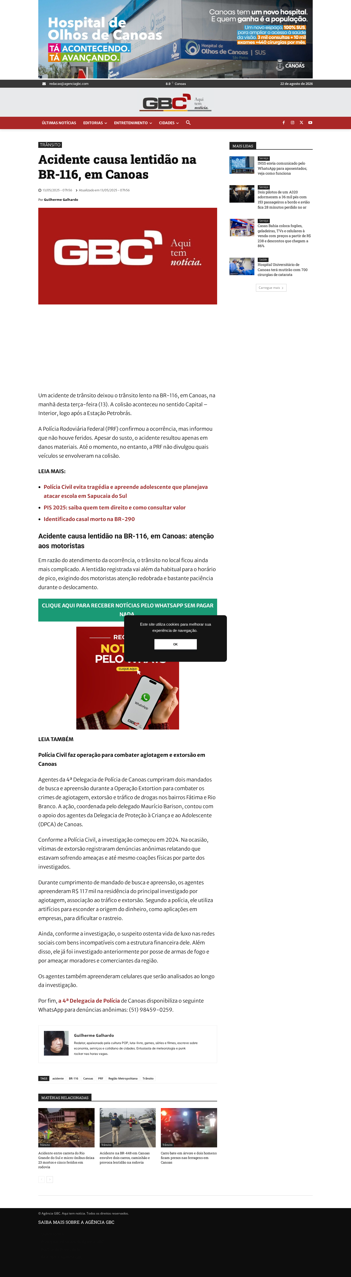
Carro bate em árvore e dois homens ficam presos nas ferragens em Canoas (189, 1158)
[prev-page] (41, 1179)
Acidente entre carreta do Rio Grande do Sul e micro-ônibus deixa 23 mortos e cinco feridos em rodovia (66, 1160)
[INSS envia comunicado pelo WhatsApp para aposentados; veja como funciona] (241, 165)
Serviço (263, 158)
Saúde (263, 259)
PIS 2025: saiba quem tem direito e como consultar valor (115, 507)
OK (175, 644)
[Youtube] (310, 122)
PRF (100, 1078)
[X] (301, 122)
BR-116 (73, 1078)
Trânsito (50, 144)
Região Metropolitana (122, 1078)
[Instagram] (292, 122)
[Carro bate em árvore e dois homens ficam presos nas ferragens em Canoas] (189, 1127)
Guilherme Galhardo (61, 199)
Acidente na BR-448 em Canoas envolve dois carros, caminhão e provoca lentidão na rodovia (125, 1158)
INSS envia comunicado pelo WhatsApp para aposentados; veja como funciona (282, 168)
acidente (58, 1078)
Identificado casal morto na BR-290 (89, 519)
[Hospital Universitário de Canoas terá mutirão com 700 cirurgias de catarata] (241, 266)
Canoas (88, 1078)
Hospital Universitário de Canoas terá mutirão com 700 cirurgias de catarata (283, 269)
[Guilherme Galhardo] (56, 1044)
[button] (188, 123)
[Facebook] (283, 122)
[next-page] (50, 1179)
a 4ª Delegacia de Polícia (89, 1000)
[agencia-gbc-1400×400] (175, 77)
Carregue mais (269, 287)
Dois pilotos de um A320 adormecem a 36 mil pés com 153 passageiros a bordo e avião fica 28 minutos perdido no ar (284, 200)
